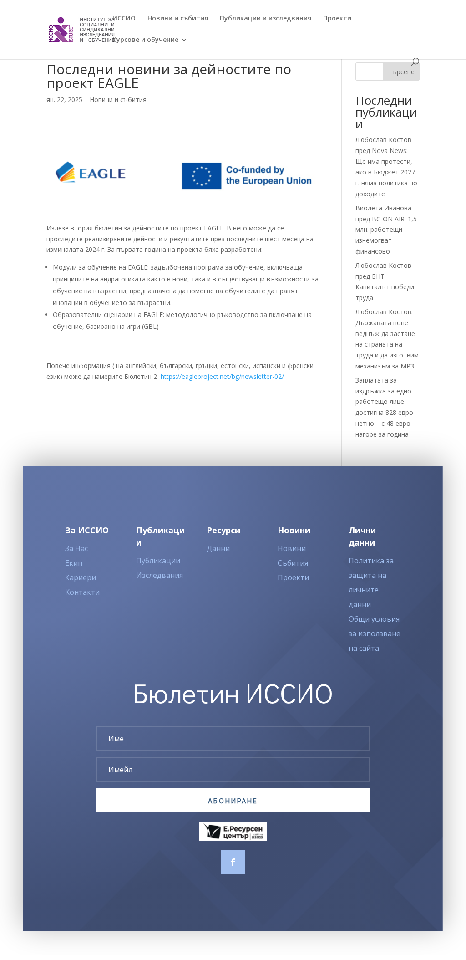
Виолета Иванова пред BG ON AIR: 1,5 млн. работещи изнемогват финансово (386, 229)
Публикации (158, 561)
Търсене (401, 71)
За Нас (76, 548)
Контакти (82, 592)
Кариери (80, 577)
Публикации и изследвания (265, 18)
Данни (218, 548)
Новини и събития (177, 18)
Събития (293, 563)
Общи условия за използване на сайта (374, 633)
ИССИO (124, 18)
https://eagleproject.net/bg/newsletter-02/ (222, 376)
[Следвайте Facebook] (233, 862)
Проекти (337, 18)
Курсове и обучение (145, 40)
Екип (73, 563)
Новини (292, 548)
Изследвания (159, 575)
